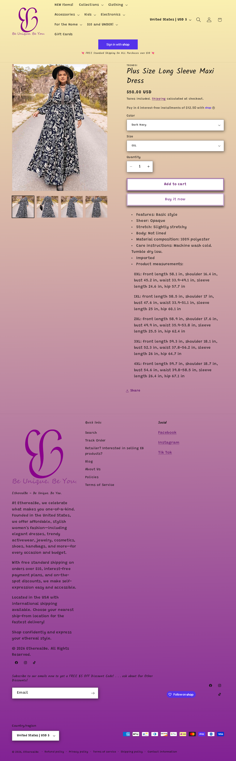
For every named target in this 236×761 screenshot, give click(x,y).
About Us (93, 469)
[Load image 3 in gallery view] (72, 207)
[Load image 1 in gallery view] (23, 207)
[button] (90, 5)
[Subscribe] (93, 693)
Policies (92, 477)
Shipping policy (132, 752)
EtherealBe (31, 752)
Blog (89, 461)
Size (130, 136)
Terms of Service (99, 485)
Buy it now (175, 199)
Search (91, 432)
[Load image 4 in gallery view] (96, 207)
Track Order (95, 440)
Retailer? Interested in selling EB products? (114, 451)
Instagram (168, 443)
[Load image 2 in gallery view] (48, 207)
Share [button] (135, 390)
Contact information (162, 752)
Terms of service (104, 752)
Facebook (167, 433)
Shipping (159, 99)
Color (131, 115)
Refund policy (54, 752)
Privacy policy (78, 752)
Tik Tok (165, 453)
